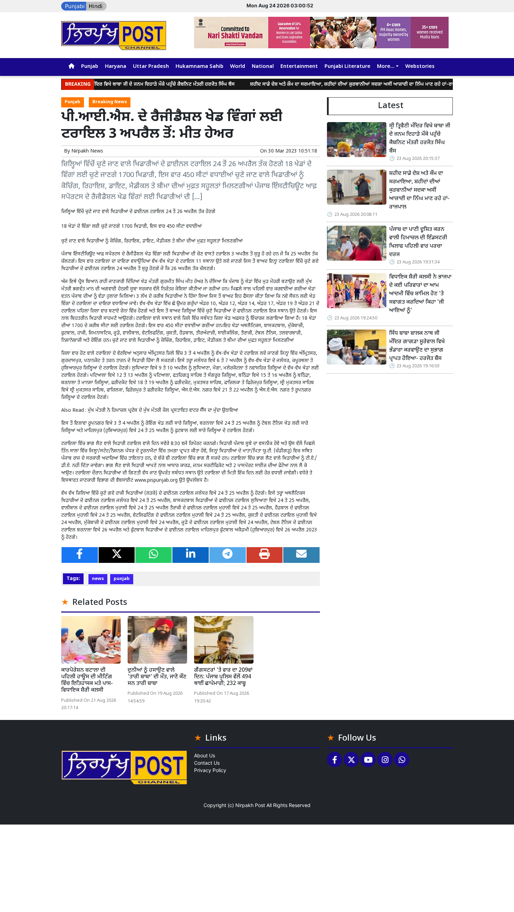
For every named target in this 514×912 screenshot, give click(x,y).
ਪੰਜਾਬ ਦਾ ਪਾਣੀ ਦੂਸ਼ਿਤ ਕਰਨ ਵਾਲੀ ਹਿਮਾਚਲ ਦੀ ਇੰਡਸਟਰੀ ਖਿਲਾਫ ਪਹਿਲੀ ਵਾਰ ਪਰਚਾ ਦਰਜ (418, 242)
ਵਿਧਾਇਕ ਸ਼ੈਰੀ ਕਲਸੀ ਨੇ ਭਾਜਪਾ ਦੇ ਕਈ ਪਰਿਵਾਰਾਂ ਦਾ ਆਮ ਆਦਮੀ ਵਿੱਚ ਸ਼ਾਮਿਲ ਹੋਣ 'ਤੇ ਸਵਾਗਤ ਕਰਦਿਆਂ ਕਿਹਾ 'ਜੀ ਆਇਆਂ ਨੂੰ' (420, 294)
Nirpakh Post (250, 805)
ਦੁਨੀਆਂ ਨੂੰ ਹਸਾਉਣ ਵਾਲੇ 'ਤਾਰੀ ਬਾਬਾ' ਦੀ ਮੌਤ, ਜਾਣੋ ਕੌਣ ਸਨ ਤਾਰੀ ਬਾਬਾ (157, 677)
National (263, 66)
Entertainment (299, 66)
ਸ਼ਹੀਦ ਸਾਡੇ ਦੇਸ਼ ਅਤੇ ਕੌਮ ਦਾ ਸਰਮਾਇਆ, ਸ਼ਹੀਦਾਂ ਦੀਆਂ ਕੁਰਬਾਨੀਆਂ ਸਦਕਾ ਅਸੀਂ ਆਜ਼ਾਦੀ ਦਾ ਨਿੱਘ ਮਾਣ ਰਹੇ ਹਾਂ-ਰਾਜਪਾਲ (335, 84)
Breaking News (109, 102)
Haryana (115, 66)
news (98, 579)
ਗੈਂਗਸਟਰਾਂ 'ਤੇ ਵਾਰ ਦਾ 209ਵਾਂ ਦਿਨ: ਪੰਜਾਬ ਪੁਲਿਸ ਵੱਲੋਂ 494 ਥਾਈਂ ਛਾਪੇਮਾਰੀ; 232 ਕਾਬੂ (223, 677)
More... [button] (385, 66)
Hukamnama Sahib (199, 66)
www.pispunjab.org (156, 480)
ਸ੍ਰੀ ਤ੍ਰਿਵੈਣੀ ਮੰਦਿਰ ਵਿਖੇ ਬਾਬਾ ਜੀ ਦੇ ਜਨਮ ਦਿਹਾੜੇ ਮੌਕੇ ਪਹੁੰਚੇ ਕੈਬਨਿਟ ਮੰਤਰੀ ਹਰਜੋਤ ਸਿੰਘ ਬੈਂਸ (131, 84)
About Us (204, 755)
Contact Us (207, 763)
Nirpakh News (87, 151)
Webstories (420, 66)
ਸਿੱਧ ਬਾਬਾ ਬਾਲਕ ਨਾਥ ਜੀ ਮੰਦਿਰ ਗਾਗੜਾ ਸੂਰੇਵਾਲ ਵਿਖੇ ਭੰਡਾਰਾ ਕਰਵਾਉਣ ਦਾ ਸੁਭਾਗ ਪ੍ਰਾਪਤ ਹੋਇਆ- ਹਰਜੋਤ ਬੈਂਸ (417, 346)
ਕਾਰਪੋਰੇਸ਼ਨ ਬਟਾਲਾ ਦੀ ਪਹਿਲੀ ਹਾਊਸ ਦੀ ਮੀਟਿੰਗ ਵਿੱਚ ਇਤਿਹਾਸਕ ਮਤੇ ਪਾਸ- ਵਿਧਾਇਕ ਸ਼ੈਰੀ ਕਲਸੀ (87, 680)
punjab (122, 579)
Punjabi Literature (347, 66)
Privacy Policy (210, 770)
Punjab (89, 66)
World (237, 66)
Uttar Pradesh (151, 66)
